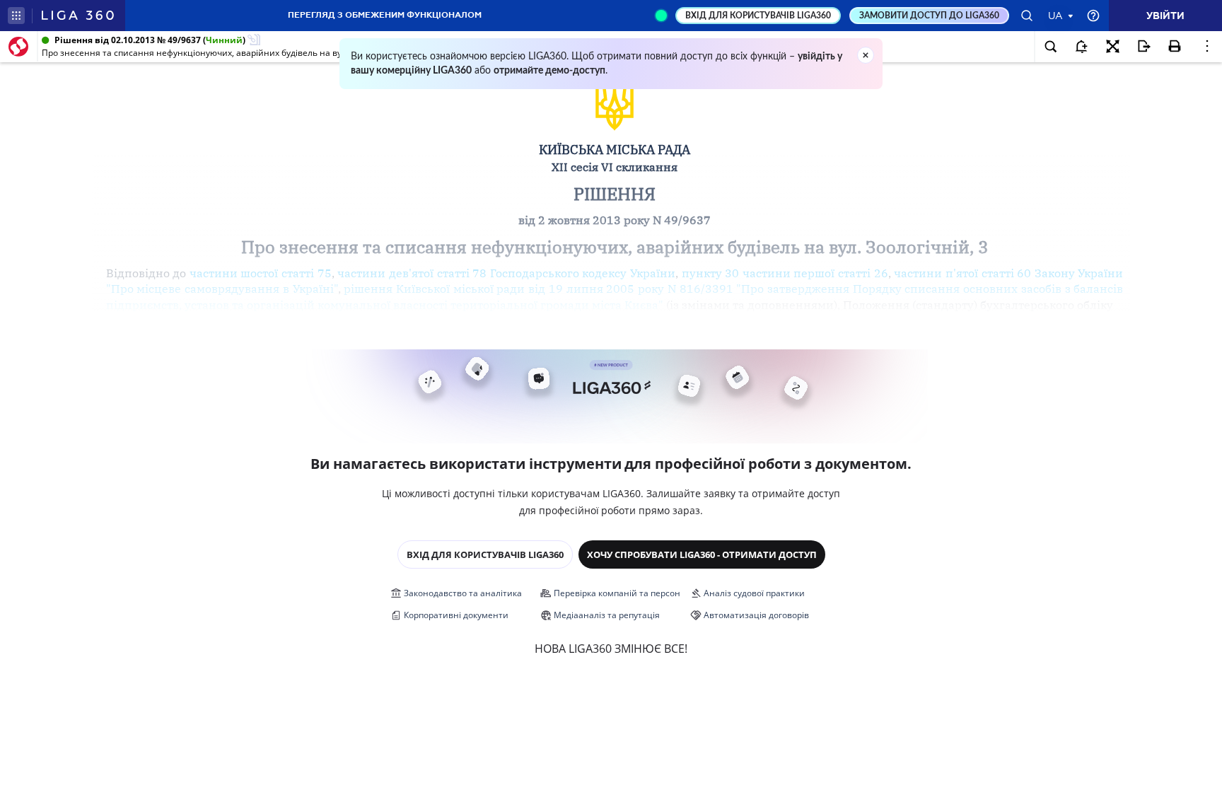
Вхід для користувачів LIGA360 (485, 554)
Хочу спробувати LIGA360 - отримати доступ (702, 554)
